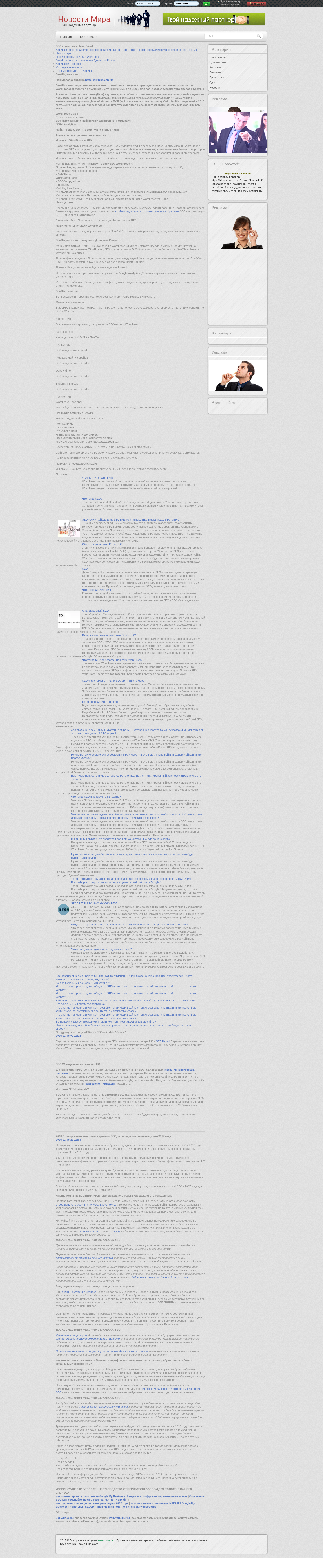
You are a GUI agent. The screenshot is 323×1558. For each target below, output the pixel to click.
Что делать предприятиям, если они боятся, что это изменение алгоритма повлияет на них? (129, 924)
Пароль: (168, 3)
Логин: (130, 3)
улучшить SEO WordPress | (98, 477)
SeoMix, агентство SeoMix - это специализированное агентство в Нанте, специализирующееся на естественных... (127, 49)
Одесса (214, 82)
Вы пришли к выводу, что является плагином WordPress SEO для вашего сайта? (121, 838)
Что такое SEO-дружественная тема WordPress (112, 660)
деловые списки (89, 1231)
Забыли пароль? (230, 4)
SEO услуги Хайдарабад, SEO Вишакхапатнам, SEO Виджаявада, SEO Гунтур (130, 519)
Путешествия (217, 62)
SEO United (163, 1041)
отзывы (116, 1231)
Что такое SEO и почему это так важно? (96, 796)
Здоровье (215, 67)
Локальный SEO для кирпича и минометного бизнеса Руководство (113, 1506)
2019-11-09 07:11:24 (68, 1035)
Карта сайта (89, 36)
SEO (85, 568)
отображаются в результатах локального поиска (86, 1204)
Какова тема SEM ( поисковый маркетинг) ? (83, 983)
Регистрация (257, 4)
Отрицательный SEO (95, 610)
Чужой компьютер (230, 1)
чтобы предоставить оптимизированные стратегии (147, 211)
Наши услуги (64, 53)
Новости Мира (84, 19)
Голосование (217, 57)
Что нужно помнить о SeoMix (74, 70)
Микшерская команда (69, 67)
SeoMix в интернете (68, 63)
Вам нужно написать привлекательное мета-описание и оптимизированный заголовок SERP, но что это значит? (126, 1000)
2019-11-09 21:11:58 (68, 1139)
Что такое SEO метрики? (97, 589)
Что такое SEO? (92, 498)
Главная (66, 36)
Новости (214, 87)
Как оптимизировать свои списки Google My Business (91, 1496)
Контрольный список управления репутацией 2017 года (92, 1503)
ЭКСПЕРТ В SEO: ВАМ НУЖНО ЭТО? (94, 903)
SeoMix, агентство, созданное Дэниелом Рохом (85, 60)
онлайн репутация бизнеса (79, 1292)
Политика (215, 72)
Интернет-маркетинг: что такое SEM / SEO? (109, 635)
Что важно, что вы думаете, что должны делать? (101, 949)
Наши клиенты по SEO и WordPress (78, 56)
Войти (206, 4)
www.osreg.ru (106, 1540)
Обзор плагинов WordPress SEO (102, 544)
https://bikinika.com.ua (99, 79)
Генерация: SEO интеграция (100, 701)
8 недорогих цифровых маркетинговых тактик (157, 1496)
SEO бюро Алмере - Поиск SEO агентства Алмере (113, 680)
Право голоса (217, 77)
